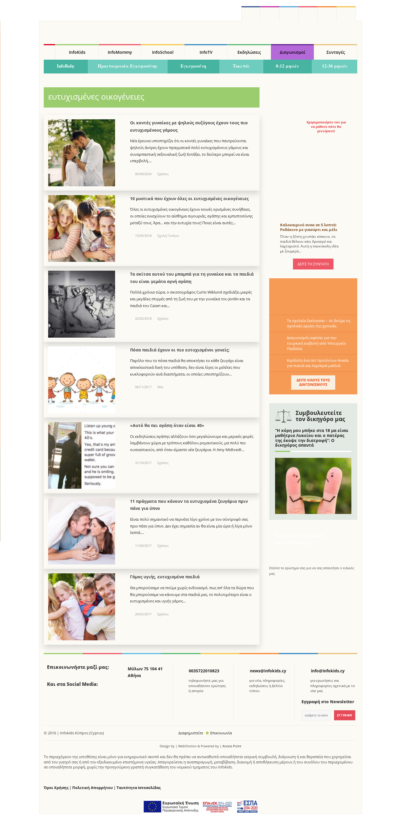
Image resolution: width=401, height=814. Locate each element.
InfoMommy (120, 52)
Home (49, 52)
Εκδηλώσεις (249, 52)
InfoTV (206, 52)
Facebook (53, 700)
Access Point (232, 746)
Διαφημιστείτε (190, 733)
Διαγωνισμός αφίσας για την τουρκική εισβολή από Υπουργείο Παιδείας (316, 343)
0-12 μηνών (287, 66)
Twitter (289, 13)
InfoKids (77, 52)
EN (308, 13)
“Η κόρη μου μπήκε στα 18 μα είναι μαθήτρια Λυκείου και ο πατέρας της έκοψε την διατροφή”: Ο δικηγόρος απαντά (311, 438)
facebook (250, 13)
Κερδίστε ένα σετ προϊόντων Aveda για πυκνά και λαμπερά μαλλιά (317, 363)
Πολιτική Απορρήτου (92, 787)
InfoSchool (162, 52)
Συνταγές (335, 52)
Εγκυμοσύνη (193, 66)
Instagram (269, 13)
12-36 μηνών (334, 66)
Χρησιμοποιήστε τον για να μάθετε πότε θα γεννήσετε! (326, 126)
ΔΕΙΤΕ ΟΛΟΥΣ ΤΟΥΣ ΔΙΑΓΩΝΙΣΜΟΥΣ (313, 382)
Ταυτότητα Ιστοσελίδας (139, 787)
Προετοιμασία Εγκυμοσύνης (128, 66)
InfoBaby (66, 66)
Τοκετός (241, 66)
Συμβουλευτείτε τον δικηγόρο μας (320, 416)
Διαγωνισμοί (292, 52)
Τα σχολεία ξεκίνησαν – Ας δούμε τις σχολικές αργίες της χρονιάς (319, 323)
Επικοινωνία (221, 733)
